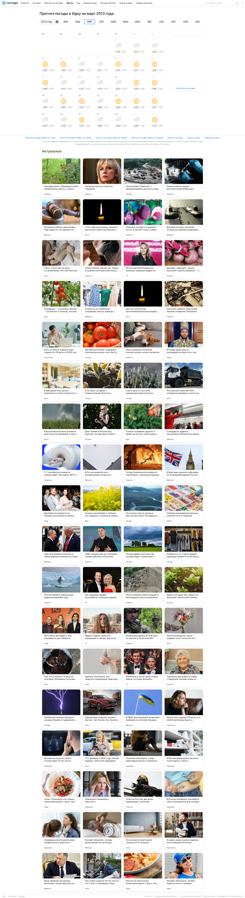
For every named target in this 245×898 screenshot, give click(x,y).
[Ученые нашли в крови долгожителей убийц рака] (184, 177)
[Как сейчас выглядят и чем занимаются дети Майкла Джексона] (61, 627)
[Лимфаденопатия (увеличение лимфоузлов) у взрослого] (61, 831)
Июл (137, 21)
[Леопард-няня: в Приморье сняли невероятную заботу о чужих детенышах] (61, 177)
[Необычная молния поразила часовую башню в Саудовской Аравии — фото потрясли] (61, 709)
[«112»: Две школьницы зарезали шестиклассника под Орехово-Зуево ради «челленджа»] (102, 218)
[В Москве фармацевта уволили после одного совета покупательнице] (184, 749)
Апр (101, 21)
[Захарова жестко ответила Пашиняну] (102, 177)
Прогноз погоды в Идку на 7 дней (111, 137)
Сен (161, 21)
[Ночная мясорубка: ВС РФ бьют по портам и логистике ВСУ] (143, 627)
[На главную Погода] (12, 3)
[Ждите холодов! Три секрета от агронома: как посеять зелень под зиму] (184, 586)
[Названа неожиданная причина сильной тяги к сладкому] (184, 504)
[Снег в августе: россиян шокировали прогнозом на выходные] (143, 382)
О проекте (148, 896)
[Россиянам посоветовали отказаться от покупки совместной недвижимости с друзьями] (143, 831)
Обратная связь (209, 896)
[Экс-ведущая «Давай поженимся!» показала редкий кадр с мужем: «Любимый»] (102, 586)
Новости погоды (175, 137)
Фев (77, 21)
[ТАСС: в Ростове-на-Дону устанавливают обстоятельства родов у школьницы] (61, 259)
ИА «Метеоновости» (235, 896)
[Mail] (4, 3)
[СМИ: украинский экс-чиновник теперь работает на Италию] (102, 545)
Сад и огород (193, 137)
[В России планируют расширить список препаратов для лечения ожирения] (184, 790)
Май (113, 21)
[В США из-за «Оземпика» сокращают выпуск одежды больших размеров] (102, 300)
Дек (197, 21)
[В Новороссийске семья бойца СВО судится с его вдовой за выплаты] (61, 218)
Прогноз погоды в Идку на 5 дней (75, 137)
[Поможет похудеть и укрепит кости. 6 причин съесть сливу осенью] (143, 218)
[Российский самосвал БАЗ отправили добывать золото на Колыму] (184, 382)
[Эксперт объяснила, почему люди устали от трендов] (184, 872)
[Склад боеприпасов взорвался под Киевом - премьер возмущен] (143, 463)
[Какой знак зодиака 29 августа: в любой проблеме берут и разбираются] (184, 709)
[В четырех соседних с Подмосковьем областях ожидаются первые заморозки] (102, 382)
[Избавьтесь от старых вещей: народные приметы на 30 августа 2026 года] (184, 545)
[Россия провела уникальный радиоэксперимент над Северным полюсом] (61, 586)
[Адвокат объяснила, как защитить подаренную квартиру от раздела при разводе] (102, 668)
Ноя (185, 21)
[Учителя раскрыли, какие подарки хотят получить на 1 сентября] (184, 627)
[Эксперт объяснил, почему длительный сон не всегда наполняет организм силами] (102, 831)
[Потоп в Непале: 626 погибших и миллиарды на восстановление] (143, 586)
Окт (173, 21)
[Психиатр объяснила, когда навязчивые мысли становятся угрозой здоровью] (143, 749)
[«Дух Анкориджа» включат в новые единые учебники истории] (61, 545)
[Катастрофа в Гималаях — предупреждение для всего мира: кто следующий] (143, 177)
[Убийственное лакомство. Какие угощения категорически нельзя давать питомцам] (102, 259)
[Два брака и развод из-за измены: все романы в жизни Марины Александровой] (61, 504)
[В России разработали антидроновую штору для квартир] (102, 463)
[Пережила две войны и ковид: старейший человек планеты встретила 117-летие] (184, 668)
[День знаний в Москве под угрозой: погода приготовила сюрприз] (102, 423)
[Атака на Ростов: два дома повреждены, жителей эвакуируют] (143, 790)
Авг (150, 21)
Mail (4, 896)
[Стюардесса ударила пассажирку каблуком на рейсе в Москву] (184, 423)
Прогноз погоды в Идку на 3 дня (40, 137)
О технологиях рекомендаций (190, 896)
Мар (89, 22)
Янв (65, 21)
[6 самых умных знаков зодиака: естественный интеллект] (184, 831)
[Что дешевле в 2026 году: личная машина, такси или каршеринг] (102, 749)
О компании (12, 896)
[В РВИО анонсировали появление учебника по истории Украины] (143, 709)
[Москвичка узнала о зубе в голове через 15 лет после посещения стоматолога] (61, 749)
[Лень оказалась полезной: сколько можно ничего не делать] (143, 341)
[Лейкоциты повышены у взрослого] (102, 790)
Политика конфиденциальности (165, 896)
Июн (125, 21)
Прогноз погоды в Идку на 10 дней (147, 137)
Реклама (22, 896)
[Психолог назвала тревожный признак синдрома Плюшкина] (184, 300)
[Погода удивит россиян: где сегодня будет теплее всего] (143, 545)
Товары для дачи (212, 137)
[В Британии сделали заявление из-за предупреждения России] (184, 463)
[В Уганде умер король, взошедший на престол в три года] (184, 341)
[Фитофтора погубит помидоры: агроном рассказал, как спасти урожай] (102, 341)
